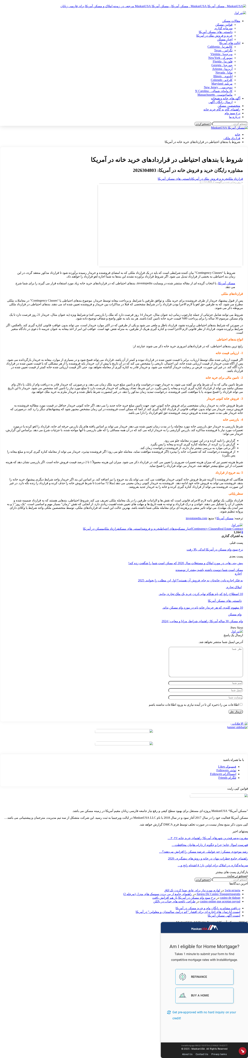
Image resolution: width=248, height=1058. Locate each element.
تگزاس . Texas (223, 50)
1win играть (232, 890)
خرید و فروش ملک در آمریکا (214, 35)
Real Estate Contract (230, 528)
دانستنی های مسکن (131, 528)
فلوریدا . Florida (222, 61)
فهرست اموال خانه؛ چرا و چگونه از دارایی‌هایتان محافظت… (210, 845)
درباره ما (234, 116)
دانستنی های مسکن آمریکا (215, 32)
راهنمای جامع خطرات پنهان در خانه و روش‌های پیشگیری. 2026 (208, 858)
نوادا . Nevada (223, 72)
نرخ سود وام (232, 113)
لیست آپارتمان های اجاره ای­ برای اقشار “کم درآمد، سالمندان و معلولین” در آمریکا (188, 912)
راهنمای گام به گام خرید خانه (221, 109)
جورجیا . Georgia (221, 65)
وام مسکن (235, 614)
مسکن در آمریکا (93, 528)
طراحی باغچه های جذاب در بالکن (174, 901)
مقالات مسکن (231, 21)
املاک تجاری (234, 587)
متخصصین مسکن (229, 105)
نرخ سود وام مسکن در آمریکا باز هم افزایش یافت (183, 897)
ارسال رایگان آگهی (220, 102)
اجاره (238, 573)
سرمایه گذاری (223, 28)
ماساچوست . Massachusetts (214, 94)
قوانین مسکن (223, 24)
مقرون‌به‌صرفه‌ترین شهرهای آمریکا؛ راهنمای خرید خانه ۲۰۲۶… (208, 838)
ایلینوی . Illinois (222, 76)
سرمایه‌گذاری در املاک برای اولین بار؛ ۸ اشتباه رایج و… (213, 865)
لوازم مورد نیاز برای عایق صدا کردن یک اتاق (192, 890)
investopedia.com (196, 518)
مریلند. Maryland (221, 83)
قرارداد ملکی (235, 178)
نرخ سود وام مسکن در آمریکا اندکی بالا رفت (215, 549)
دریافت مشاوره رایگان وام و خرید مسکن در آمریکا (208, 908)
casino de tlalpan (230, 897)
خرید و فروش (151, 528)
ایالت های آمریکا (229, 43)
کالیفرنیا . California (220, 46)
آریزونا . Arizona (222, 68)
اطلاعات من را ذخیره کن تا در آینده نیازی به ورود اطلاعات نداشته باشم (194, 704)
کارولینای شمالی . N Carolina (213, 91)
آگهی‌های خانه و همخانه (225, 98)
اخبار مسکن (224, 39)
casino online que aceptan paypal (220, 901)
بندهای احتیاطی (168, 528)
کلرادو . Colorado (221, 80)
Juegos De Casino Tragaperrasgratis (218, 894)
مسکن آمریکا (226, 283)
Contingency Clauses (205, 528)
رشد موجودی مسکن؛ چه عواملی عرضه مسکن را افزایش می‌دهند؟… (203, 851)
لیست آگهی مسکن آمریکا (224, 915)
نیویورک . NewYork (220, 57)
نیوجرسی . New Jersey (218, 87)
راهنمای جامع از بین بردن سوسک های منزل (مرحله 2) (157, 894)
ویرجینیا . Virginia (221, 54)
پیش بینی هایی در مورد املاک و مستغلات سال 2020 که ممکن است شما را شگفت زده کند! (185, 563)
